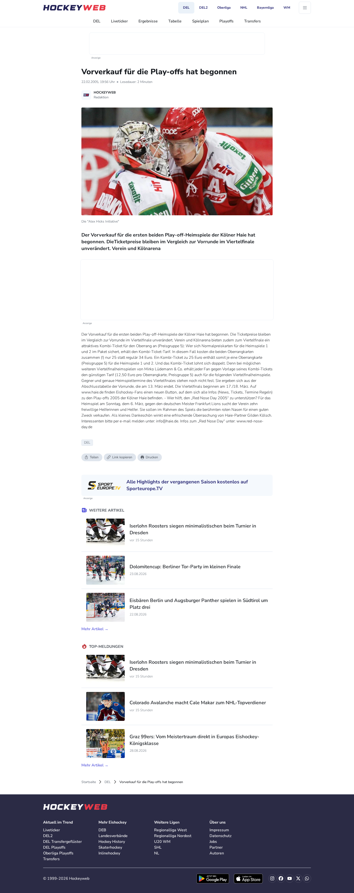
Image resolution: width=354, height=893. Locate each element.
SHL (158, 847)
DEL (96, 21)
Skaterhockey (110, 847)
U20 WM (162, 841)
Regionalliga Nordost (172, 836)
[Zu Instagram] (272, 878)
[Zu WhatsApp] (307, 878)
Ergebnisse (148, 21)
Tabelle (175, 21)
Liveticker (119, 21)
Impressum (219, 830)
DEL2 (48, 836)
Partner (216, 847)
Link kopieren (122, 457)
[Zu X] (298, 878)
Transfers (252, 21)
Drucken (152, 457)
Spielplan (200, 21)
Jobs (213, 841)
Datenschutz (220, 836)
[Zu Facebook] (281, 878)
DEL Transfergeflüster (62, 841)
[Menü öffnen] (305, 8)
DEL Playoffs (54, 847)
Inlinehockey (109, 853)
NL (156, 853)
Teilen (94, 457)
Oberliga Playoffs (58, 853)
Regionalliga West (170, 830)
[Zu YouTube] (290, 878)
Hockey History (111, 841)
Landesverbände (113, 836)
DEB (102, 830)
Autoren (217, 853)
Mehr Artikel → (94, 629)
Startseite (88, 782)
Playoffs (226, 21)
